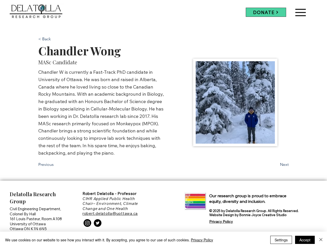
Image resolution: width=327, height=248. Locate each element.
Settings (281, 239)
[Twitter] (97, 223)
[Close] (321, 240)
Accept (304, 239)
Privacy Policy (202, 239)
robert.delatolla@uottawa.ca (110, 213)
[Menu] (300, 12)
